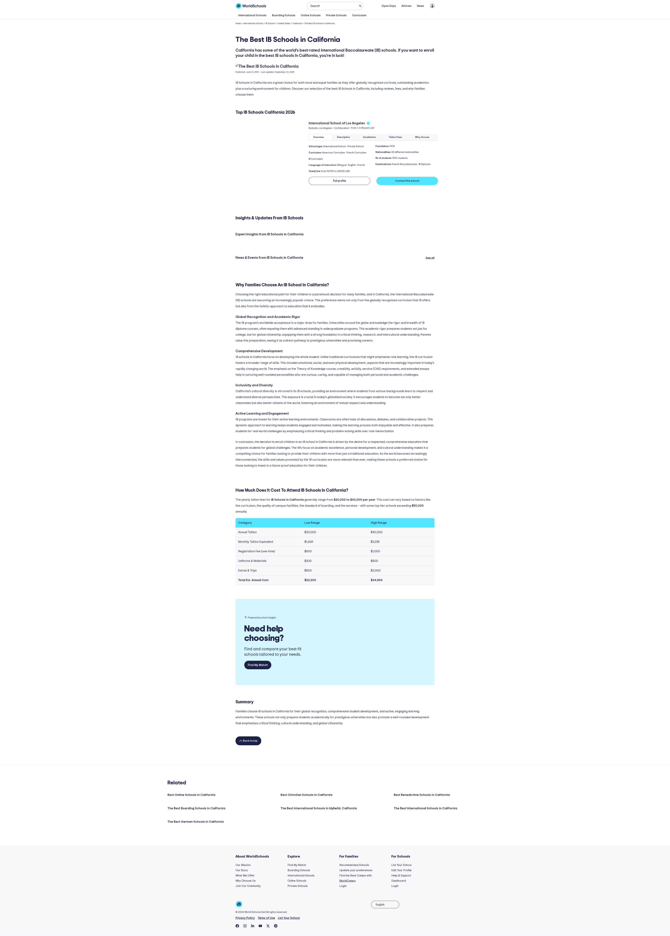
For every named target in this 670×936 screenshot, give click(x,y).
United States (284, 23)
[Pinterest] (275, 926)
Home (238, 23)
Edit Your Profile (401, 870)
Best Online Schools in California (191, 795)
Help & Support (401, 875)
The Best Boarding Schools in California (196, 808)
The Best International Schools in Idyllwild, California (319, 808)
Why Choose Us (246, 880)
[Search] (360, 6)
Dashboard (398, 880)
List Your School (401, 865)
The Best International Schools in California (425, 808)
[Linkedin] (252, 926)
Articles (406, 6)
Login (343, 886)
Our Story (242, 870)
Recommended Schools (354, 865)
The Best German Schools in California (196, 821)
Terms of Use (266, 917)
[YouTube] (260, 926)
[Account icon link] (432, 6)
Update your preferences (355, 870)
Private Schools (336, 15)
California (297, 23)
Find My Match (297, 865)
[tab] (321, 137)
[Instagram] (245, 926)
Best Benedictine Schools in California (422, 795)
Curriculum (359, 15)
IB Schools (270, 23)
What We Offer (245, 875)
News (420, 6)
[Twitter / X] (268, 926)
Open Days (389, 6)
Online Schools (311, 15)
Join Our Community (248, 886)
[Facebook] (237, 926)
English (380, 904)
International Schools (252, 15)
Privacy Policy (245, 917)
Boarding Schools (283, 15)
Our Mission (243, 865)
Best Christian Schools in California (306, 795)
